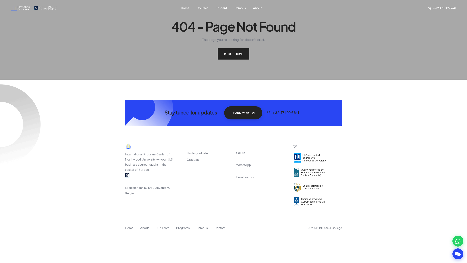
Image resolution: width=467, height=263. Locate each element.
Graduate (193, 159)
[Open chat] (457, 253)
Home (185, 8)
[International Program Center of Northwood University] (45, 8)
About (257, 8)
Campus (240, 8)
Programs (183, 228)
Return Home (233, 54)
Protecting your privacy (314, 145)
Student (221, 8)
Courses (202, 8)
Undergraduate (197, 153)
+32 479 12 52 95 (252, 170)
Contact (220, 228)
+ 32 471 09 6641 (444, 8)
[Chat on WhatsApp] (457, 241)
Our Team (162, 228)
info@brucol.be (247, 182)
